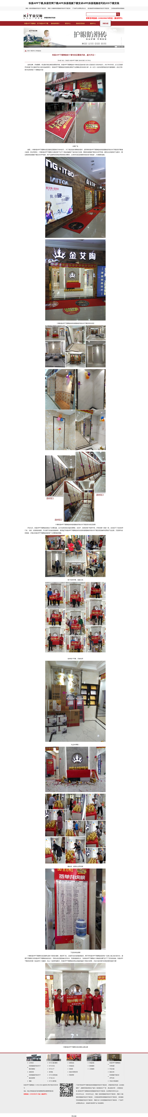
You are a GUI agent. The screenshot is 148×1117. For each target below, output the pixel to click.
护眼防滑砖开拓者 (49, 17)
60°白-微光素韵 (53, 1063)
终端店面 (91, 1063)
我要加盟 (105, 23)
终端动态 (38, 51)
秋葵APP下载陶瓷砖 (67, 64)
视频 (30, 1081)
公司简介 (31, 1063)
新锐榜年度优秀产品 (91, 1103)
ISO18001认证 (90, 1094)
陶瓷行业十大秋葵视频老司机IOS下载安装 (105, 1100)
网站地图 (74, 1116)
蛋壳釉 (51, 1072)
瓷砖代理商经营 (73, 1072)
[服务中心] (114, 1060)
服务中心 (93, 23)
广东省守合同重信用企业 (79, 8)
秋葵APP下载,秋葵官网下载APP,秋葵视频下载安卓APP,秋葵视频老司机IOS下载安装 (74, 3)
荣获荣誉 (71, 1075)
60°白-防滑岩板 (53, 1075)
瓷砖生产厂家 (102, 1088)
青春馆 (71, 1069)
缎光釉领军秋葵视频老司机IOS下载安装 (98, 8)
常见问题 (112, 1069)
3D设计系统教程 (114, 1081)
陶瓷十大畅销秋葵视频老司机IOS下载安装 (59, 8)
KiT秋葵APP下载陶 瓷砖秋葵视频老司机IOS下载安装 (92, 1085)
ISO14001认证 (80, 1094)
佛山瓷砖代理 (111, 1088)
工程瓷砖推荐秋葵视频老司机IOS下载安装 (105, 1097)
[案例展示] (94, 1060)
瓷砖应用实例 (80, 23)
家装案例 (91, 1066)
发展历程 (31, 1072)
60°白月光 (52, 1066)
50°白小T (51, 1069)
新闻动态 (71, 1063)
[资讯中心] (74, 1060)
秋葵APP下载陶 (46, 152)
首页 (28, 51)
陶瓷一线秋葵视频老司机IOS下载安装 (36, 8)
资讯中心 (68, 23)
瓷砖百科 (112, 1072)
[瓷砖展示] (54, 1060)
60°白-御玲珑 (52, 1081)
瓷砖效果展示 (55, 23)
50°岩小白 (52, 1078)
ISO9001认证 (114, 1091)
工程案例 (91, 1069)
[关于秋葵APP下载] (33, 1060)
